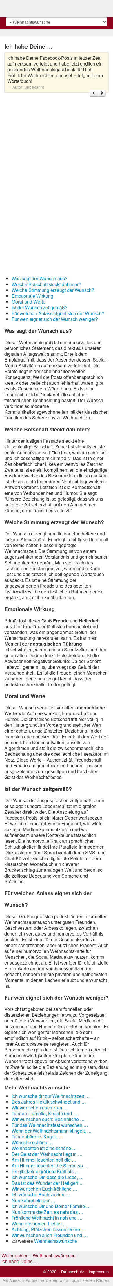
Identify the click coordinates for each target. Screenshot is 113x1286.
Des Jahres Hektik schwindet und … (49, 1101)
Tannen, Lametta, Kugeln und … (45, 1113)
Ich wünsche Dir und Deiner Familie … (51, 1206)
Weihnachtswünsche (55, 1241)
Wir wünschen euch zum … (40, 1107)
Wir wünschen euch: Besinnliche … (48, 1119)
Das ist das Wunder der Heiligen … (48, 1183)
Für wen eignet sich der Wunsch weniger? (55, 319)
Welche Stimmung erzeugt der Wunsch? (53, 290)
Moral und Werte (28, 301)
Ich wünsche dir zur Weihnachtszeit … (51, 1096)
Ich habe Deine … (20, 1261)
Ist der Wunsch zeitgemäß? (40, 307)
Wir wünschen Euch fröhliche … (44, 1188)
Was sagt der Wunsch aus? (40, 278)
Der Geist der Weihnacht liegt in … (47, 1154)
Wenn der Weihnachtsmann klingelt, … (52, 1130)
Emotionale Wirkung (32, 296)
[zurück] (94, 93)
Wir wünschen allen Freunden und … (50, 1235)
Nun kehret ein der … (33, 1200)
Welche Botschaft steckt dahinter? (46, 284)
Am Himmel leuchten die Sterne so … (50, 1165)
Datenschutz (72, 1271)
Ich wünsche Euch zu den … (41, 1194)
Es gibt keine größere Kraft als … (45, 1171)
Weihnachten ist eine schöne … (44, 1148)
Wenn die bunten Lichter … (40, 1223)
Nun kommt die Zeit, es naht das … (47, 1212)
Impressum (99, 1271)
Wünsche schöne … (32, 1142)
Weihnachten (15, 1255)
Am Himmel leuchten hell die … (44, 1159)
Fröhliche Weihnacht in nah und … (47, 1217)
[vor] (102, 93)
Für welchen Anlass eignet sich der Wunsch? (58, 313)
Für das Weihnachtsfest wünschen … (50, 1125)
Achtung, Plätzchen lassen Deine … (49, 1229)
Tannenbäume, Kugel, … (37, 1136)
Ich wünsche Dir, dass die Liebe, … (48, 1177)
